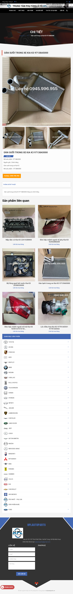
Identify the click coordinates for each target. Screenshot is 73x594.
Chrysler (11, 418)
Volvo (10, 479)
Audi (10, 357)
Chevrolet (12, 489)
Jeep (10, 428)
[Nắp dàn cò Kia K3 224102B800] (18, 221)
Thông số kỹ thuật (9, 184)
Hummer (11, 474)
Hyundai (11, 398)
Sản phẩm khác (14, 504)
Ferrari (11, 469)
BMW (10, 367)
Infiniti (11, 403)
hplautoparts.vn (50, 590)
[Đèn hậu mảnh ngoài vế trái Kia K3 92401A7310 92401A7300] (18, 308)
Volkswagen (13, 388)
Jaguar (11, 408)
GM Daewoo (12, 494)
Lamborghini (13, 413)
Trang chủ (12, 10)
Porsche (11, 352)
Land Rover (12, 423)
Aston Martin (13, 438)
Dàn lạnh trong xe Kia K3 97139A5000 (54, 283)
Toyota (11, 342)
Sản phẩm (30, 10)
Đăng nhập (5, 1)
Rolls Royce (12, 383)
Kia (9, 484)
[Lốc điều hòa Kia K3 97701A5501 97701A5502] (54, 308)
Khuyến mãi (39, 10)
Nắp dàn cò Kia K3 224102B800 (19, 240)
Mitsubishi (12, 459)
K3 (28, 35)
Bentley (11, 362)
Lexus (10, 433)
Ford (10, 509)
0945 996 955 (27, 542)
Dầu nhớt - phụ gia (15, 499)
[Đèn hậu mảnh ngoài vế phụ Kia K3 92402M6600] (54, 221)
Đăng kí (11, 1)
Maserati (11, 454)
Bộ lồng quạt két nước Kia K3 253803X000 (19, 284)
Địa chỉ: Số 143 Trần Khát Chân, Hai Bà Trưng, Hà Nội (38, 539)
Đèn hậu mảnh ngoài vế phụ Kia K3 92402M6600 (54, 241)
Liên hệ (62, 10)
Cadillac (11, 377)
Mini (9, 464)
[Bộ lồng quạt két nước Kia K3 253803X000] (18, 265)
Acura (10, 347)
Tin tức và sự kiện (51, 10)
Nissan (10, 372)
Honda (10, 393)
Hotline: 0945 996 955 (11, 176)
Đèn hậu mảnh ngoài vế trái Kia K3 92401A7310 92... (19, 328)
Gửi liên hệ (21, 574)
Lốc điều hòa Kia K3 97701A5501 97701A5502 (54, 328)
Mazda (10, 443)
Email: (40, 542)
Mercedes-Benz (14, 449)
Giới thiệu (21, 10)
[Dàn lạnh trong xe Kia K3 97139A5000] (54, 265)
